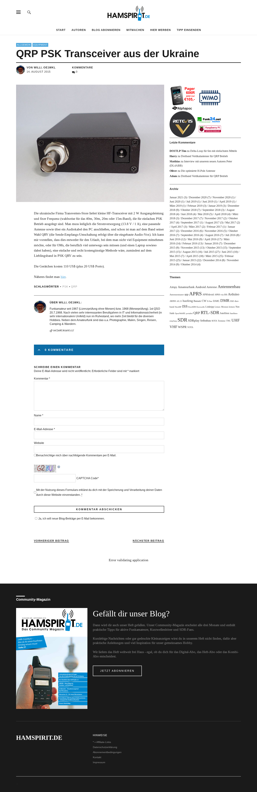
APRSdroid (208, 294)
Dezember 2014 (212, 260)
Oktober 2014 (189, 264)
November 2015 (190, 247)
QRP (74, 286)
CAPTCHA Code (87, 478)
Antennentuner (177, 294)
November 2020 (222, 197)
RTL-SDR (210, 312)
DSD (232, 301)
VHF (173, 327)
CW (204, 300)
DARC (216, 301)
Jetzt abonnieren (117, 670)
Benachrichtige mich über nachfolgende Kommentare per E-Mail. (76, 455)
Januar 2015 (189, 260)
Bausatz (197, 301)
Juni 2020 (175, 201)
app (186, 294)
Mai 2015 (175, 256)
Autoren (79, 29)
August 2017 (212, 222)
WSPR (182, 327)
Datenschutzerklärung (105, 747)
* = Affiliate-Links (102, 742)
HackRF (178, 307)
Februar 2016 (190, 243)
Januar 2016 (211, 243)
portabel (189, 313)
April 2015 (192, 256)
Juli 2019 (191, 201)
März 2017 (195, 226)
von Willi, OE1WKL (41, 67)
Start (61, 29)
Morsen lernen (228, 307)
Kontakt (97, 757)
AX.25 (179, 301)
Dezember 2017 (190, 218)
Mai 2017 (230, 222)
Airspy (173, 287)
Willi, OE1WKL (70, 302)
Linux (217, 307)
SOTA (214, 321)
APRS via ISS (221, 294)
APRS (195, 293)
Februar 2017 (214, 226)
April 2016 (210, 239)
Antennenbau (229, 286)
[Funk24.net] (210, 124)
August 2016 (212, 235)
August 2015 (190, 251)
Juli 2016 (230, 235)
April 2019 (225, 201)
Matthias (175, 161)
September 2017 (190, 222)
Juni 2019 (207, 201)
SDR (182, 320)
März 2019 (176, 205)
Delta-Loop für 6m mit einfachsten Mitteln (213, 150)
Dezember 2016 (190, 230)
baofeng (188, 301)
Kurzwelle (201, 307)
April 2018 (221, 214)
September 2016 (190, 235)
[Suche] (29, 12)
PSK (65, 286)
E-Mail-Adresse (44, 429)
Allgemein (24, 45)
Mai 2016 (193, 239)
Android (200, 287)
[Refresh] (59, 466)
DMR (224, 300)
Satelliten (224, 313)
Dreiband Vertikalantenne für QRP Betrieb (204, 156)
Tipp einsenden (189, 29)
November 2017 (214, 218)
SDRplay (193, 320)
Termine (222, 321)
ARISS (173, 301)
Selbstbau (205, 320)
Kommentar (42, 378)
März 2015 (212, 256)
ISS (185, 306)
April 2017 (177, 226)
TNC (228, 321)
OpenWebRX (180, 313)
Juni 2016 (175, 239)
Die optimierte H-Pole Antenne (198, 170)
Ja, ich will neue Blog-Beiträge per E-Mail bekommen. (71, 518)
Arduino (233, 294)
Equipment (40, 45)
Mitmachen (135, 29)
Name (38, 415)
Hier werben (160, 29)
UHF (235, 320)
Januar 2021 (176, 197)
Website (39, 442)
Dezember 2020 (198, 197)
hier (63, 277)
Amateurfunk (186, 287)
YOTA (190, 327)
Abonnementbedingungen (107, 752)
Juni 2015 (227, 251)
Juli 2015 (209, 251)
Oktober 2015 (214, 247)
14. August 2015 (39, 71)
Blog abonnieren (106, 29)
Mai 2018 (203, 214)
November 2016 (214, 230)
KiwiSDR (192, 307)
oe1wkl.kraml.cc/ (63, 330)
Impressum (99, 762)
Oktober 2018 (189, 209)
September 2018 (211, 209)
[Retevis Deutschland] (183, 124)
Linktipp (209, 306)
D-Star (209, 301)
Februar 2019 (195, 205)
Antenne (211, 287)
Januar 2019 (215, 205)
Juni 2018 (186, 214)
